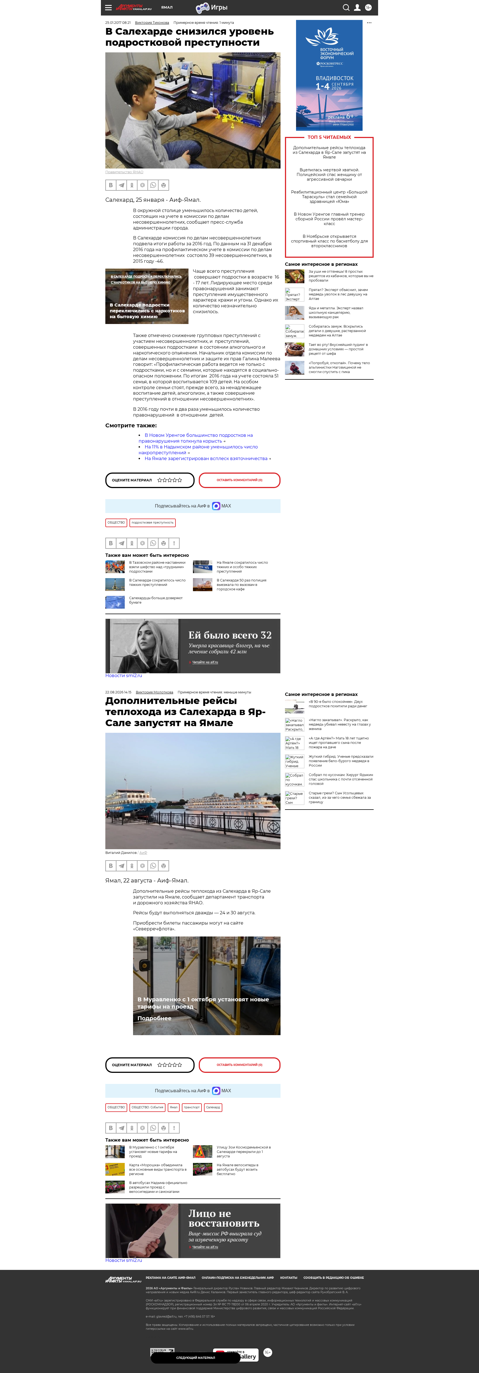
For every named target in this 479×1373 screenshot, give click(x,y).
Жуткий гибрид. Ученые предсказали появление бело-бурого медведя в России (341, 760)
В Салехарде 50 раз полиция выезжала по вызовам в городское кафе (241, 584)
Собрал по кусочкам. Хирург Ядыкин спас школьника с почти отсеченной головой (341, 779)
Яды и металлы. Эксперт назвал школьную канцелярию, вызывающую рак (336, 312)
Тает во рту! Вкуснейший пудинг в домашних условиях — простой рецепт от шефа (338, 349)
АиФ (143, 853)
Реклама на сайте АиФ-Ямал (170, 1278)
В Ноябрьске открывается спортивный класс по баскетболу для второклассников (329, 241)
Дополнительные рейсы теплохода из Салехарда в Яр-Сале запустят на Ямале (329, 153)
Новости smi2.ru (123, 675)
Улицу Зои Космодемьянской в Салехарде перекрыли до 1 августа (244, 1151)
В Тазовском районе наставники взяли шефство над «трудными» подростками (157, 566)
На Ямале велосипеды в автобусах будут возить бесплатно (237, 1169)
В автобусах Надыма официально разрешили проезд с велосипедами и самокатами (158, 1187)
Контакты (288, 1278)
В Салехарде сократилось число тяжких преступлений (157, 582)
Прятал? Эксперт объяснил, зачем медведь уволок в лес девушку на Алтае (338, 294)
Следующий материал (195, 1358)
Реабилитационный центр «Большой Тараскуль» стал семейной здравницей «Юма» (329, 197)
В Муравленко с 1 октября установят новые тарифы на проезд (203, 1003)
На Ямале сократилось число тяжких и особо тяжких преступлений (242, 566)
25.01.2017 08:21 (118, 23)
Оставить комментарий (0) (240, 480)
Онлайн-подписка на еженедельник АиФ (238, 1278)
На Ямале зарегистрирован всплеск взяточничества (206, 458)
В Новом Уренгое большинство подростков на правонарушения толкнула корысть (196, 438)
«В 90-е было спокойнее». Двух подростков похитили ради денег (338, 704)
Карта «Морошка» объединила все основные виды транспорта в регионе (158, 1169)
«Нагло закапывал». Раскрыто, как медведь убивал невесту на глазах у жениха (340, 724)
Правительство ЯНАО (124, 172)
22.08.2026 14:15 (118, 692)
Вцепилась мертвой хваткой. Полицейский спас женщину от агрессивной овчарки (329, 175)
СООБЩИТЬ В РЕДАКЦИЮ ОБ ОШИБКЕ (334, 1278)
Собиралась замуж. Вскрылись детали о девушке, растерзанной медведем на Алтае (337, 330)
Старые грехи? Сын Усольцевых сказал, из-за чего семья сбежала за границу (340, 797)
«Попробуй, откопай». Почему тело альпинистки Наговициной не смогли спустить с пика (339, 367)
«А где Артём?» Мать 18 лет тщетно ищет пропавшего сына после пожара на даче (339, 742)
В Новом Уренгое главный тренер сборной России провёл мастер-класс (329, 219)
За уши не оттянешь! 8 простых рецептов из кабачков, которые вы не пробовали (341, 275)
